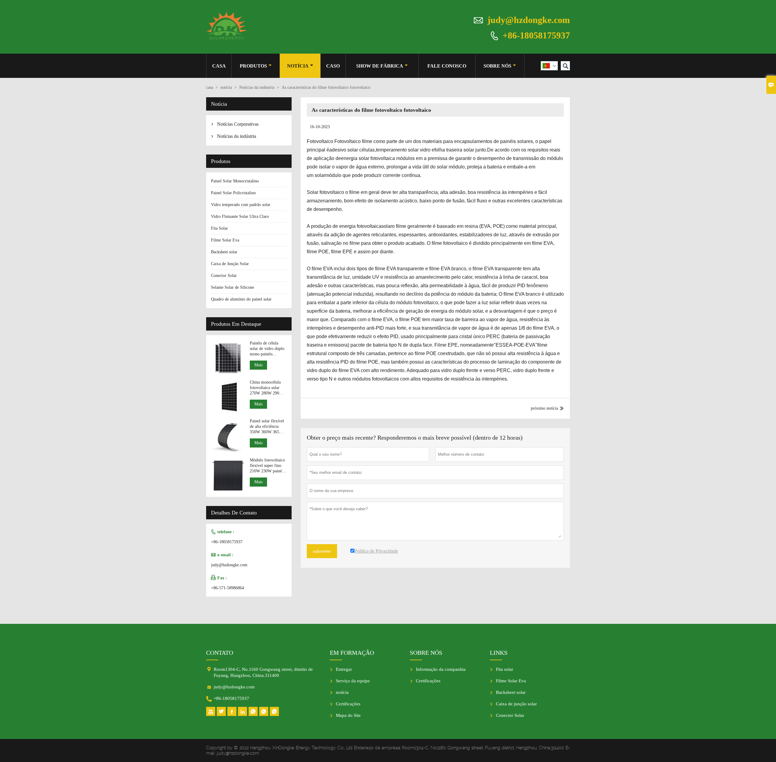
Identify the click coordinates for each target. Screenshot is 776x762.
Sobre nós (497, 65)
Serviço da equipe (353, 680)
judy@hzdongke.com (528, 20)
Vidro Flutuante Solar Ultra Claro (240, 216)
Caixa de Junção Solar (230, 263)
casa (219, 65)
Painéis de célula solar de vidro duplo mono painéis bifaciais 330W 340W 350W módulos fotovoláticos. (267, 349)
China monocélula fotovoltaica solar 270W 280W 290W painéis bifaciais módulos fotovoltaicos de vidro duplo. (266, 388)
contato (219, 652)
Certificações (348, 703)
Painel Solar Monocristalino (235, 181)
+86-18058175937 (536, 35)
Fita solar (504, 669)
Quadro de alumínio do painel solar (241, 299)
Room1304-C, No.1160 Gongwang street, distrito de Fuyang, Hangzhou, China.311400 (263, 672)
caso (333, 65)
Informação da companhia (441, 669)
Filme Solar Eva (225, 240)
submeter (322, 551)
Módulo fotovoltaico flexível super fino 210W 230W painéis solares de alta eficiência (267, 466)
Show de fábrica (379, 65)
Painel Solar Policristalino (233, 193)
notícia (298, 65)
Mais (258, 365)
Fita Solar (219, 228)
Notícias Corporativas (238, 124)
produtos (253, 65)
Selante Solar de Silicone (232, 287)
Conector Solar (224, 275)
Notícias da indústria (256, 87)
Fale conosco (446, 65)
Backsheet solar (224, 252)
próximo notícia (544, 408)
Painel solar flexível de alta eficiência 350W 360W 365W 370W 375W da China (267, 427)
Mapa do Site (348, 715)
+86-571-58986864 (227, 588)
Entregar (344, 669)
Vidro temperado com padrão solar (240, 204)
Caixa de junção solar (516, 703)
